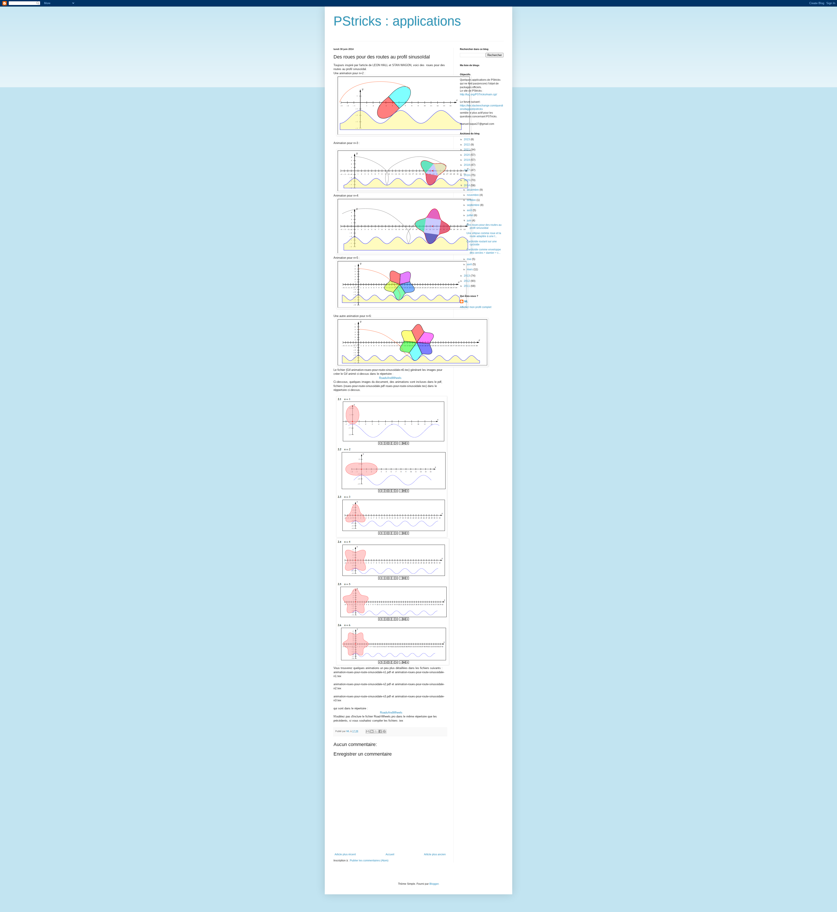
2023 (467, 139)
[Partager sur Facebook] (380, 731)
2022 (467, 144)
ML (466, 301)
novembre (473, 195)
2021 (467, 149)
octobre (471, 200)
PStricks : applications (397, 21)
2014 (467, 185)
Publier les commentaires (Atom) (369, 860)
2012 (467, 280)
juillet (470, 215)
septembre (473, 205)
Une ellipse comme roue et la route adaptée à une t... (483, 235)
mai (469, 259)
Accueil (390, 854)
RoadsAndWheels (390, 378)
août (470, 210)
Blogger (434, 883)
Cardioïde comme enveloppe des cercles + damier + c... (483, 251)
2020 (467, 154)
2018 (467, 164)
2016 (467, 175)
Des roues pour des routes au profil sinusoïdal (484, 226)
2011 (467, 285)
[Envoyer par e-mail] (368, 731)
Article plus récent (345, 854)
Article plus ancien (435, 854)
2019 (467, 159)
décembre (473, 189)
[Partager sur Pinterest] (384, 731)
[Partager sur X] (376, 731)
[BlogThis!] (372, 731)
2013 (467, 275)
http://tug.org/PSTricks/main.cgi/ (478, 94)
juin (469, 220)
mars (470, 269)
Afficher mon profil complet (475, 307)
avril (470, 264)
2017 (467, 170)
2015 (467, 180)
